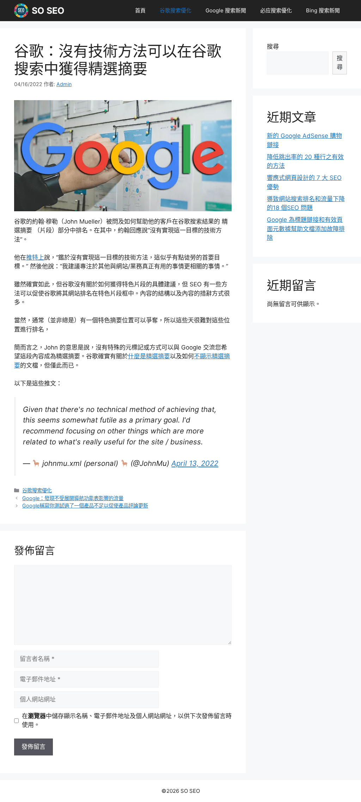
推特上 (35, 257)
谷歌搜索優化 (175, 10)
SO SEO (48, 10)
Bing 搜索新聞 (323, 10)
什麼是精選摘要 (149, 356)
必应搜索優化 (276, 10)
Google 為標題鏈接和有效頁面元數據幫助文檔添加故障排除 (306, 228)
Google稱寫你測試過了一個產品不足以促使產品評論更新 (85, 506)
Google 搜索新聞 (226, 10)
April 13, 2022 (194, 463)
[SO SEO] (21, 10)
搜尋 (273, 46)
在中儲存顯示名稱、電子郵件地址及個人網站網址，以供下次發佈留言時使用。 (127, 720)
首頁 (140, 10)
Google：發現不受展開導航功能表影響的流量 (72, 498)
